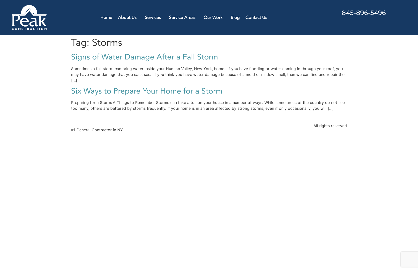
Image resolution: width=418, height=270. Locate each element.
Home (106, 18)
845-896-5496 (364, 13)
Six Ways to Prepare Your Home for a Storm (146, 91)
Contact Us (256, 18)
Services (153, 18)
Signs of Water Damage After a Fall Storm (144, 57)
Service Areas (182, 18)
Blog (235, 18)
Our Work (213, 18)
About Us (127, 18)
